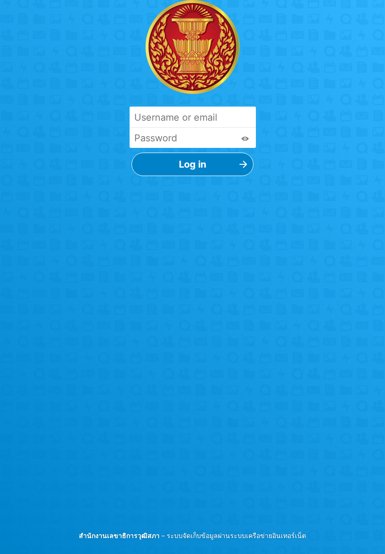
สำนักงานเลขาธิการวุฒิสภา (119, 535)
